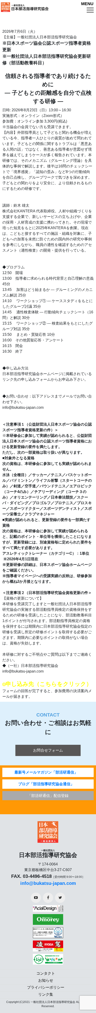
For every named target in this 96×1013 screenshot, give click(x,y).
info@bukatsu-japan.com (48, 883)
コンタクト (45, 973)
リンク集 (45, 994)
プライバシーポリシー (45, 987)
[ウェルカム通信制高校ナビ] (48, 958)
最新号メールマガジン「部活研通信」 (46, 772)
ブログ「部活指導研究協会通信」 (46, 784)
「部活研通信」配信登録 (48, 796)
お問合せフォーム (48, 750)
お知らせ (45, 980)
